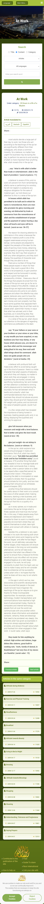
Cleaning (9, 804)
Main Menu (21, 3)
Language (7, 3)
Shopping (9, 791)
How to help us (9, 870)
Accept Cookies (12, 897)
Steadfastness (11, 712)
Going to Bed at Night (14, 752)
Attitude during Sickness (15, 686)
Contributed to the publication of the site (10, 861)
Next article (34, 669)
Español (26, 124)
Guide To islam (29, 862)
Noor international (30, 866)
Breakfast (9, 725)
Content (21, 52)
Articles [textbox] (21, 58)
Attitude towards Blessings (16, 778)
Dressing (9, 765)
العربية (8, 124)
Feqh (25, 859)
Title (12, 52)
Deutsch (16, 124)
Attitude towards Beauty (15, 738)
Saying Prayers (11, 830)
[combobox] (22, 58)
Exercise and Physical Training (17, 699)
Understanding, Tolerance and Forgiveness (22, 817)
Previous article (11, 669)
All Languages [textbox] (21, 66)
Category (32, 52)
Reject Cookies (32, 897)
